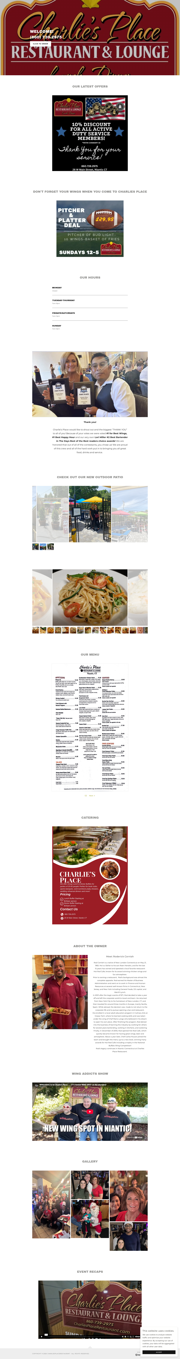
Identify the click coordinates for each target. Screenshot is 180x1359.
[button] (92, 795)
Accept (159, 1352)
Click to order (40, 44)
